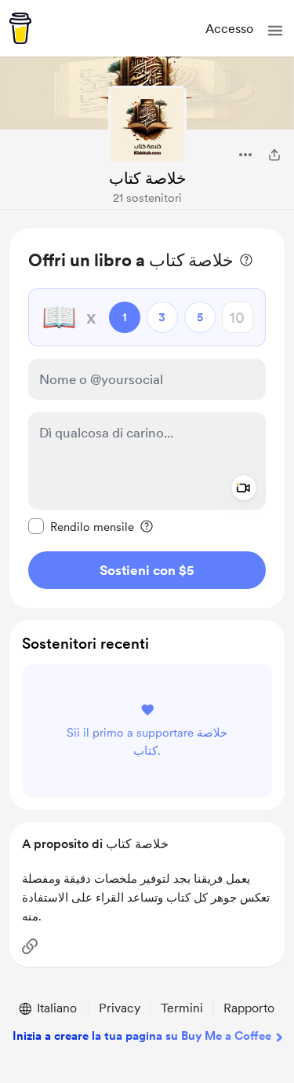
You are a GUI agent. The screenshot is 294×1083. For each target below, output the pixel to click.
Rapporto (248, 1008)
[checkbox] (81, 526)
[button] (275, 30)
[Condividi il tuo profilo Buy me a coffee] (274, 154)
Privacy (119, 1008)
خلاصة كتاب (147, 178)
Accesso (229, 28)
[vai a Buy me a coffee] (20, 28)
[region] (147, 418)
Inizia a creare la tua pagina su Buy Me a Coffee (142, 1036)
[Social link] (30, 946)
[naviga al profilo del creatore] (147, 125)
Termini (182, 1008)
